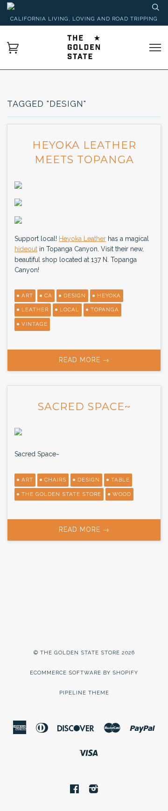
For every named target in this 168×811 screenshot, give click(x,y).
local (69, 309)
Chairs (55, 479)
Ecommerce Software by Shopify (84, 672)
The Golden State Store (61, 494)
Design (88, 479)
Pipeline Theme (84, 692)
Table (120, 479)
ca (48, 295)
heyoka (109, 295)
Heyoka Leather (82, 238)
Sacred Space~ (84, 406)
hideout (25, 249)
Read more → (84, 360)
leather (35, 309)
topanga (105, 309)
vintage (34, 324)
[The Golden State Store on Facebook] (75, 790)
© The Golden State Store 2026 (84, 652)
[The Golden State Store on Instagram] (94, 790)
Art (27, 479)
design (74, 295)
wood (121, 494)
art (27, 295)
